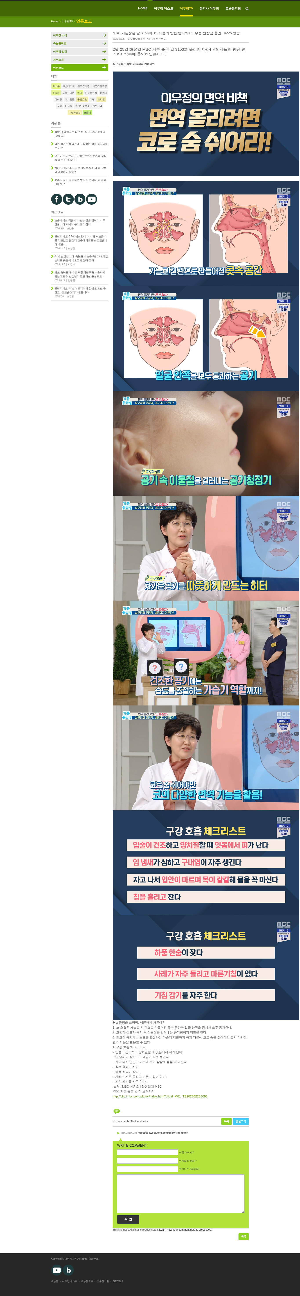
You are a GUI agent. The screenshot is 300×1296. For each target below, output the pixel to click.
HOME (142, 8)
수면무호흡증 (82, 106)
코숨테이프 (69, 86)
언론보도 (161, 39)
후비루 (56, 86)
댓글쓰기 (241, 1121)
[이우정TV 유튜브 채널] (91, 203)
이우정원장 (91, 92)
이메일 (187, 1160)
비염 (79, 92)
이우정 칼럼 (60, 51)
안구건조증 (84, 86)
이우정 (68, 106)
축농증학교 (59, 43)
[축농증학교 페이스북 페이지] (56, 203)
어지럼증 (69, 99)
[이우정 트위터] (68, 203)
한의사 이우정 (209, 8)
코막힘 (101, 99)
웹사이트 (189, 1169)
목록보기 (244, 1236)
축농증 (56, 92)
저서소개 (58, 59)
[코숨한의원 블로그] (79, 203)
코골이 (87, 112)
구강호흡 (82, 99)
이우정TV (186, 8)
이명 (92, 99)
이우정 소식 (60, 35)
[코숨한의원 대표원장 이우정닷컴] (83, 8)
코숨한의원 (233, 8)
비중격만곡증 (99, 86)
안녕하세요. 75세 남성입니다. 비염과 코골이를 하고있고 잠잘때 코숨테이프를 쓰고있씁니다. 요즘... (80, 240)
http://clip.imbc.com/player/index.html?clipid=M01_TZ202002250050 (160, 1096)
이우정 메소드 (163, 8)
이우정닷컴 (71, 1258)
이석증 (58, 99)
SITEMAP (118, 1281)
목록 (226, 1121)
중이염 (103, 92)
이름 (185, 1152)
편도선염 (97, 106)
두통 (59, 106)
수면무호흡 (75, 112)
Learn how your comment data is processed (185, 1229)
